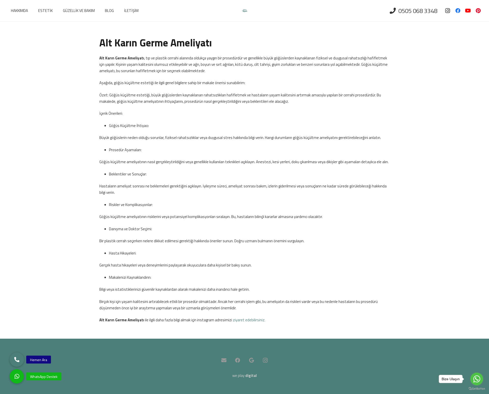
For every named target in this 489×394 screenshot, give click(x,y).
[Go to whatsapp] (476, 379)
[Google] (251, 360)
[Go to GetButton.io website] (477, 388)
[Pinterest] (478, 11)
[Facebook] (458, 11)
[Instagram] (448, 11)
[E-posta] (224, 360)
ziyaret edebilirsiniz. (249, 320)
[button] (17, 376)
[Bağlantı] (244, 11)
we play (244, 375)
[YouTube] (468, 11)
